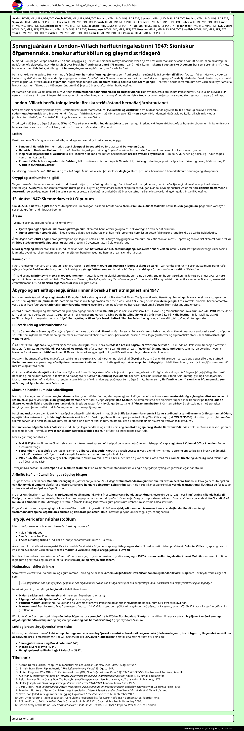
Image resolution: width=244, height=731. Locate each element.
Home (15, 12)
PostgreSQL (214, 728)
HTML (25, 18)
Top (51, 12)
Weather (43, 12)
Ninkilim (228, 728)
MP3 (39, 18)
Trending (59, 12)
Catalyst (204, 728)
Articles (23, 12)
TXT (51, 18)
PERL (197, 728)
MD (33, 18)
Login (229, 12)
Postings (33, 12)
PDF (45, 18)
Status (68, 12)
